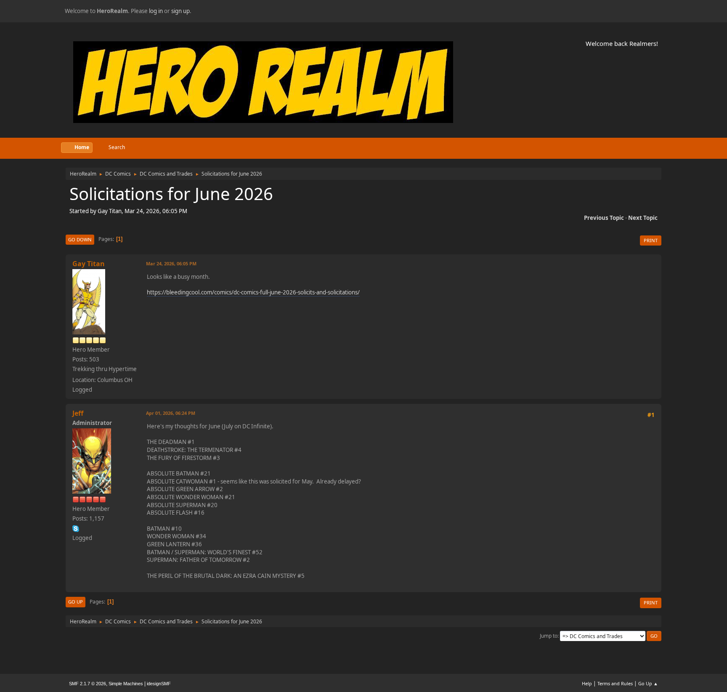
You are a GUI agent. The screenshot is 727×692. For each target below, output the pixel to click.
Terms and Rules (615, 683)
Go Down (80, 239)
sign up (180, 11)
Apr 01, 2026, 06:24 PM (170, 413)
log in (156, 11)
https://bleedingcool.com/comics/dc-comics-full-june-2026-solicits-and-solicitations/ (253, 292)
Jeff (77, 413)
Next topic (643, 218)
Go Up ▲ (648, 683)
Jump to (548, 635)
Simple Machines (126, 683)
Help (587, 683)
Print (651, 240)
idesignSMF (159, 683)
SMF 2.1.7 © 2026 (87, 683)
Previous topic (604, 218)
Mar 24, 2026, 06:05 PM (171, 263)
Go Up (75, 601)
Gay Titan (88, 263)
